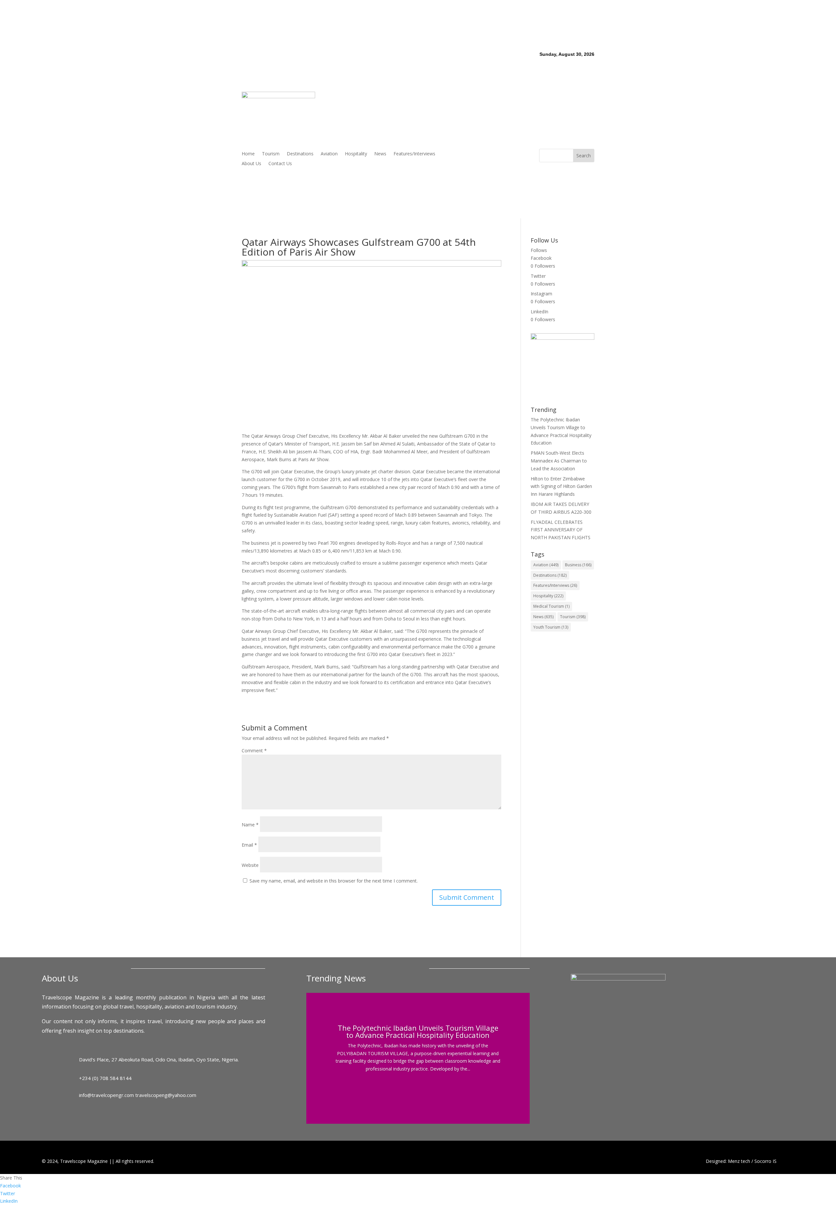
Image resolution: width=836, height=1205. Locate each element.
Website (250, 865)
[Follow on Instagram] (514, 154)
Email (249, 845)
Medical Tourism (551, 606)
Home (248, 154)
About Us (251, 163)
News (380, 154)
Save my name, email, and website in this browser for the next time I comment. (333, 881)
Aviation (329, 154)
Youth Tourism (550, 627)
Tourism (271, 154)
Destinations (300, 154)
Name (250, 825)
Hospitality (356, 154)
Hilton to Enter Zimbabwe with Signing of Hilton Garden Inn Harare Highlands (561, 486)
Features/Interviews (414, 154)
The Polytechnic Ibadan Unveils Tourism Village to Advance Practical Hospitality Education (418, 1031)
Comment (254, 750)
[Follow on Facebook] (488, 154)
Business (578, 565)
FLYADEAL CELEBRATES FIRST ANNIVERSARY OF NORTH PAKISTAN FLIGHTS (560, 530)
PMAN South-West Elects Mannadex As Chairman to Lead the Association (559, 461)
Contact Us (280, 163)
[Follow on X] (501, 154)
